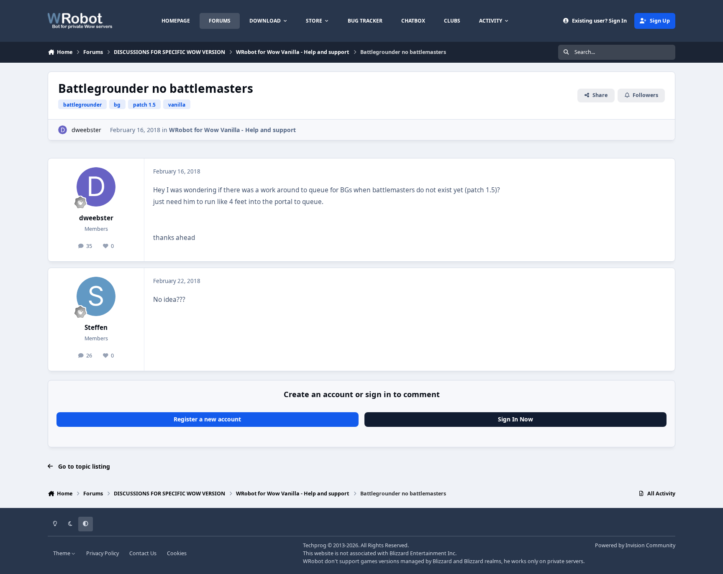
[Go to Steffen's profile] (96, 296)
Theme (62, 553)
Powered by (635, 545)
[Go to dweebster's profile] (62, 129)
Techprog (314, 545)
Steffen (96, 327)
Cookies (177, 553)
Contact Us (142, 553)
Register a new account (207, 419)
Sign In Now (515, 419)
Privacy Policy (102, 553)
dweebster (86, 130)
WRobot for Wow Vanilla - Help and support (232, 130)
